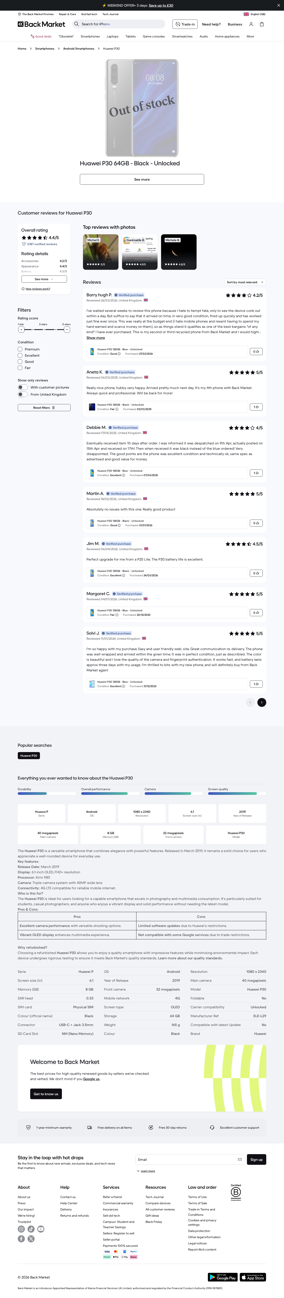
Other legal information (204, 1237)
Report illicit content (202, 1249)
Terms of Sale (197, 1203)
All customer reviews (160, 1209)
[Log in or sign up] (251, 24)
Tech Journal (155, 1197)
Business (235, 24)
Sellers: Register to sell (118, 1233)
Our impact (26, 1209)
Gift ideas (152, 1216)
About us (24, 1197)
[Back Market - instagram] (21, 1229)
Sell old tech (111, 1216)
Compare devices (158, 1203)
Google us (91, 1079)
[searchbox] (122, 24)
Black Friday (154, 1222)
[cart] (261, 24)
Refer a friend (112, 1197)
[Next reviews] (261, 702)
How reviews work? (38, 288)
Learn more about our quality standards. (190, 958)
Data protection (199, 1231)
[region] (174, 253)
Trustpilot (24, 1222)
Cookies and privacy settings (202, 1222)
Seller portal (111, 1239)
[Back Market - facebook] (21, 1238)
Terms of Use (197, 1197)
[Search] (76, 23)
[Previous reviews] (250, 702)
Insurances (110, 1209)
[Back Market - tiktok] (31, 1229)
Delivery (66, 1209)
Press (22, 1203)
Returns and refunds (74, 1216)
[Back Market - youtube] (40, 1229)
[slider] (21, 329)
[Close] (278, 5)
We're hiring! (26, 1216)
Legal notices (197, 1243)
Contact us (68, 1197)
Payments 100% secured (120, 1246)
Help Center (68, 1203)
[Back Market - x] (31, 1238)
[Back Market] (41, 24)
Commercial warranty (118, 1203)
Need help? (211, 24)
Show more (96, 337)
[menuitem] (90, 36)
